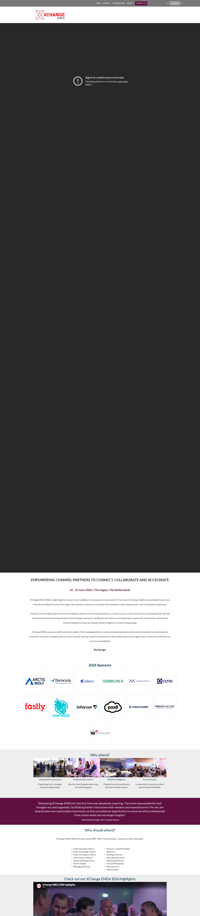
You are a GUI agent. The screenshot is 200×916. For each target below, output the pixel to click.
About (130, 3)
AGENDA (106, 3)
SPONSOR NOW (119, 3)
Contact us (141, 3)
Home (98, 3)
